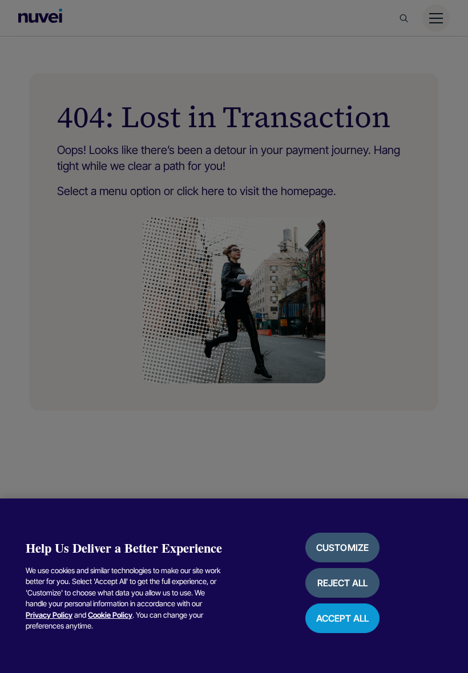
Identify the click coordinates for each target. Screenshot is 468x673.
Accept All (342, 618)
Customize (342, 547)
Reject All (342, 583)
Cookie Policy (110, 614)
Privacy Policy (49, 614)
